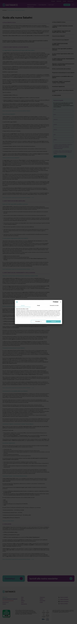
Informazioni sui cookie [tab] (54, 305)
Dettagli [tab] (38, 305)
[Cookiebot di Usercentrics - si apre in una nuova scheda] (53, 302)
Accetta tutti (53, 321)
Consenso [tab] (23, 305)
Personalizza (37, 321)
